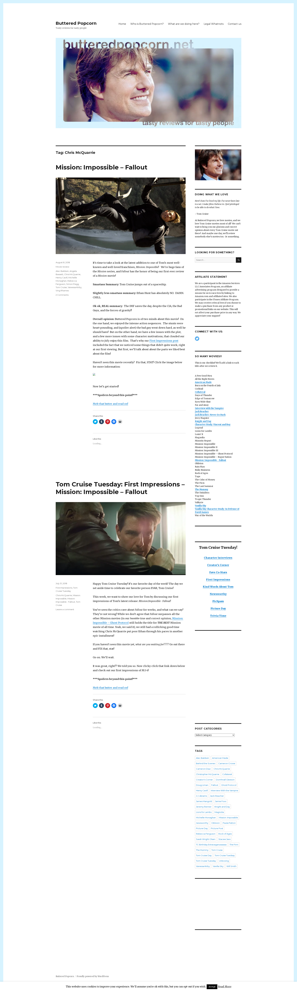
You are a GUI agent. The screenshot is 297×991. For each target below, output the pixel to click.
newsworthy (202, 823)
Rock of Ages (225, 834)
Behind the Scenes (205, 763)
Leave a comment (65, 609)
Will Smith (231, 866)
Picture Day (218, 608)
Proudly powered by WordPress (93, 976)
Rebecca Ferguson (205, 834)
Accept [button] (212, 986)
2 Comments (62, 295)
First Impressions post (163, 340)
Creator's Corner (218, 565)
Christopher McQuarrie (207, 774)
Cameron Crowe (226, 763)
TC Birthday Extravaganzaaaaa (211, 844)
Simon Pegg (72, 284)
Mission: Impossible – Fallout (101, 167)
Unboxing (224, 861)
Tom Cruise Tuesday (206, 861)
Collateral (227, 774)
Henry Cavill (61, 277)
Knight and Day (222, 806)
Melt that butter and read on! (110, 403)
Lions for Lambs (203, 812)
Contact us (234, 23)
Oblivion (215, 823)
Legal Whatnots (214, 23)
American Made (220, 758)
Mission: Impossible (228, 817)
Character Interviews (218, 557)
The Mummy (201, 489)
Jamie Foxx (220, 801)
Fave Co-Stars (218, 572)
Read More (224, 986)
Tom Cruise (61, 287)
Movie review (62, 266)
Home (122, 23)
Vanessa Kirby (75, 287)
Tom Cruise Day (204, 855)
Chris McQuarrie (72, 274)
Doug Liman (202, 785)
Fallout (214, 785)
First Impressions (64, 587)
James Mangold (204, 801)
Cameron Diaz (203, 769)
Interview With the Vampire (224, 790)
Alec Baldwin (62, 271)
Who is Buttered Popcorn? (147, 23)
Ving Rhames (62, 290)
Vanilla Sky (218, 866)
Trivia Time (218, 615)
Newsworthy (218, 593)
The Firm (234, 844)
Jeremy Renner (203, 806)
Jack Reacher (217, 796)
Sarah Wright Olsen (205, 839)
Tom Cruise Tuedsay (225, 855)
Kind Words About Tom (218, 586)
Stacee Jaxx (224, 839)
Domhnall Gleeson (225, 779)
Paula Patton (229, 823)
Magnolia (219, 812)
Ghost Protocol (228, 785)
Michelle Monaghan (206, 817)
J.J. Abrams (201, 796)
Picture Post (217, 828)
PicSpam (218, 601)
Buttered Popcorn (76, 23)
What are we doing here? (183, 23)
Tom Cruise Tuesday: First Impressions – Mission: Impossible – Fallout (120, 488)
